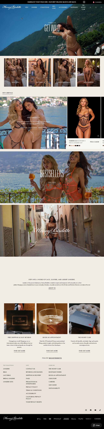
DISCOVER (52, 182)
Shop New (52, 37)
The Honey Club (55, 369)
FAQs (28, 378)
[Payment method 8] (88, 419)
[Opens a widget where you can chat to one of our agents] (96, 425)
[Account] (91, 7)
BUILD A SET (42, 128)
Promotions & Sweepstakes (31, 383)
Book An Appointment (57, 375)
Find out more (19, 351)
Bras (5, 372)
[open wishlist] (101, 7)
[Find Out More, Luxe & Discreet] (84, 318)
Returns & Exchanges (34, 372)
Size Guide (53, 385)
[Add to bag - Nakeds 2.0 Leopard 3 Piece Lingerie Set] (98, 135)
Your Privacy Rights (34, 402)
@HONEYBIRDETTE (55, 358)
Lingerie (6, 369)
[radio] (69, 145)
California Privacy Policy (33, 398)
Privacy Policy (32, 387)
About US (52, 288)
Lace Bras (7, 375)
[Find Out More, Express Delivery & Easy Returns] (19, 318)
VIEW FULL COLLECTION (28, 128)
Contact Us (30, 369)
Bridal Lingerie (9, 378)
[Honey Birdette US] (11, 7)
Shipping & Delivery (33, 375)
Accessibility (31, 393)
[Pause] (99, 50)
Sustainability (54, 388)
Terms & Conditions (34, 390)
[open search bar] (95, 7)
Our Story (53, 378)
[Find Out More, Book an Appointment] (52, 318)
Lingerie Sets (8, 382)
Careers (52, 382)
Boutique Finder (55, 372)
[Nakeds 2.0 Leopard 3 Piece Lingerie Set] (84, 117)
